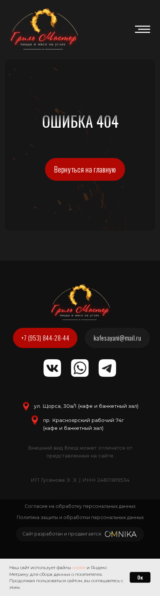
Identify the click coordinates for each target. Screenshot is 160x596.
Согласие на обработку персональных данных (80, 506)
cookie (79, 567)
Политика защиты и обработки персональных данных (80, 517)
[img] (142, 29)
